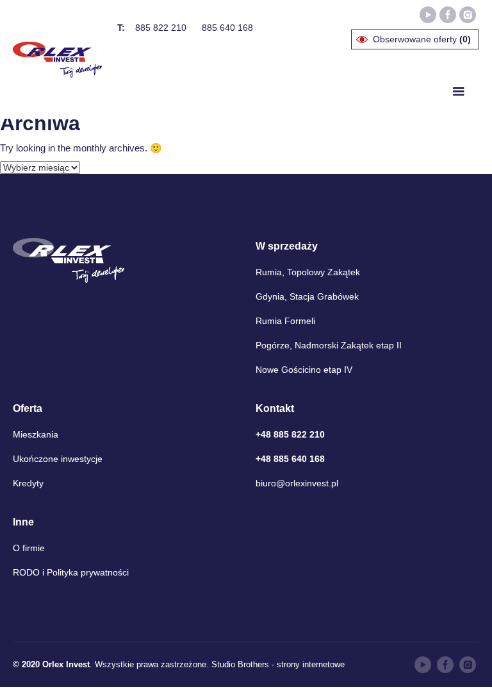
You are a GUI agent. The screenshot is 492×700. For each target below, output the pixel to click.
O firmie (29, 548)
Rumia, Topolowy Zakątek (308, 272)
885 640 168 (227, 27)
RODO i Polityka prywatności (71, 572)
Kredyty (28, 483)
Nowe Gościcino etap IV (304, 369)
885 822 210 (160, 27)
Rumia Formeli (285, 321)
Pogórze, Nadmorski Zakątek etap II (329, 345)
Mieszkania (35, 434)
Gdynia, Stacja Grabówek (307, 296)
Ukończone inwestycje (57, 459)
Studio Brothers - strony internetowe (278, 664)
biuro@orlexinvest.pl (297, 483)
